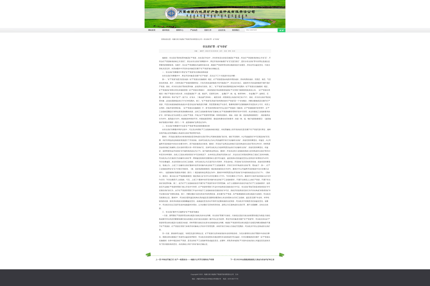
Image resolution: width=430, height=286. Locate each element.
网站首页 (151, 30)
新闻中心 (179, 30)
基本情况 (165, 30)
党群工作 (207, 30)
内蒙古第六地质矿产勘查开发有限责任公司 (187, 39)
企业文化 (221, 30)
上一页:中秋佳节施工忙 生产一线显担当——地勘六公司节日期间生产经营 (185, 259)
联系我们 (235, 30)
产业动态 (193, 30)
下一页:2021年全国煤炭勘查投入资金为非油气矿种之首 (252, 259)
